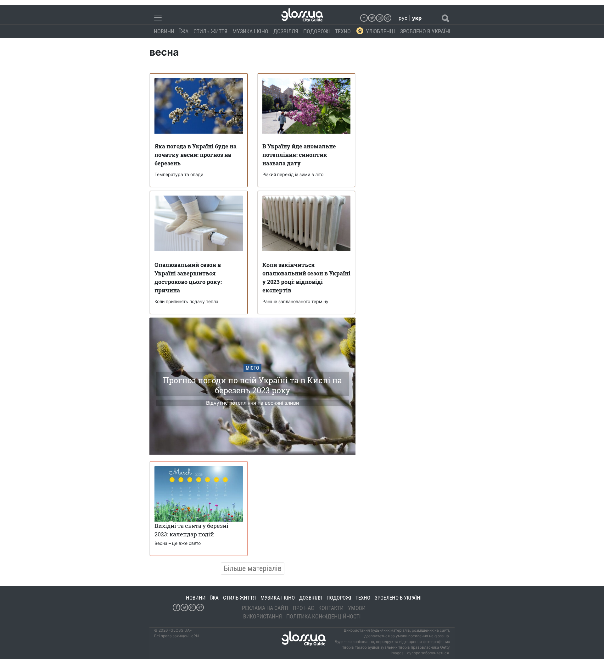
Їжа (183, 31)
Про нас (303, 608)
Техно (343, 31)
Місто (252, 368)
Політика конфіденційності (323, 616)
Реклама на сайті (265, 608)
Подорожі (316, 31)
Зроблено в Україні (425, 31)
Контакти (331, 608)
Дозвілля (285, 31)
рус (403, 18)
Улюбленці (380, 31)
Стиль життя (210, 31)
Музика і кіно (250, 31)
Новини (164, 31)
